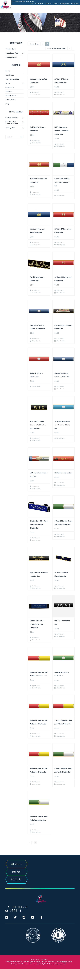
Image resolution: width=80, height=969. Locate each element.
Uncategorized (11, 57)
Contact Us (9, 87)
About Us (48, 3)
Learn (7, 83)
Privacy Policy (10, 95)
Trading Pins (10, 128)
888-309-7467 (21, 907)
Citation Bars (10, 49)
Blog (31, 3)
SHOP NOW (16, 872)
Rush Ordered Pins (12, 79)
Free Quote (9, 75)
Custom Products (11, 118)
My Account (75, 3)
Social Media (39, 3)
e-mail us (15, 910)
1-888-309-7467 (46, 961)
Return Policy (10, 100)
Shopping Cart (64, 3)
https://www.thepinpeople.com (62, 961)
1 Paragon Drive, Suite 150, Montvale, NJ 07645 (20, 961)
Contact (55, 3)
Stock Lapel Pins (11, 53)
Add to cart (36, 92)
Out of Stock (60, 195)
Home (7, 71)
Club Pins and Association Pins (11, 123)
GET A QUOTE (16, 864)
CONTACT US (16, 879)
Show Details (36, 94)
